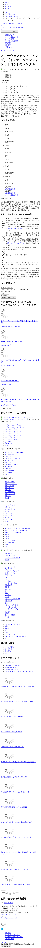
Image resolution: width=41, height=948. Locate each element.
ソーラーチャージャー (12, 609)
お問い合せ (8, 47)
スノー (7, 8)
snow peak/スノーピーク (13, 665)
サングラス (8, 601)
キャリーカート (10, 567)
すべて (7, 445)
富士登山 (8, 6)
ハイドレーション (11, 607)
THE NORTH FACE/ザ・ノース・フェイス (19, 671)
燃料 (6, 626)
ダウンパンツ (9, 486)
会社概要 (8, 45)
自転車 (7, 613)
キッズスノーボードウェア (14, 435)
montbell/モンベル (10, 667)
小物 (6, 544)
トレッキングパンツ (11, 605)
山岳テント (8, 507)
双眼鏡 (7, 587)
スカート (8, 577)
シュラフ (11, 525)
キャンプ (8, 2)
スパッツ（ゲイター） (12, 571)
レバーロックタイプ (11, 556)
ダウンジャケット (11, 484)
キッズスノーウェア (11, 433)
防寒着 (9, 478)
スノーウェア (9, 466)
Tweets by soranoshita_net (9, 918)
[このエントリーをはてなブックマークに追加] (2, 929)
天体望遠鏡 (8, 585)
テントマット (9, 513)
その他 (9, 563)
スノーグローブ (10, 437)
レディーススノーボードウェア (15, 427)
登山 (6, 4)
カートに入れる (6, 946)
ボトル (7, 597)
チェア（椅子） (10, 569)
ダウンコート (9, 488)
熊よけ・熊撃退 (10, 615)
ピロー (7, 538)
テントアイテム (10, 519)
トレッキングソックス (12, 624)
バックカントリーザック (13, 458)
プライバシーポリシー (12, 935)
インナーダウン (10, 482)
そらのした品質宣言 (11, 41)
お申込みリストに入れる (8, 297)
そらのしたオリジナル (8, 50)
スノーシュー (9, 454)
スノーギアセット (20, 419)
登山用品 (8, 651)
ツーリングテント (11, 509)
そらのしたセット (11, 14)
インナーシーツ (10, 542)
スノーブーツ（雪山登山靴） (14, 452)
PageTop (3, 942)
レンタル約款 (9, 939)
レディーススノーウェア (13, 425)
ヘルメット (8, 579)
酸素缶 (7, 628)
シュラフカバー (10, 540)
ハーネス (8, 581)
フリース (8, 490)
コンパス (8, 589)
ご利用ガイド (9, 35)
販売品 (9, 620)
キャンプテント (10, 505)
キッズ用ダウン (10, 492)
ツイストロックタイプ (12, 558)
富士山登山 (8, 649)
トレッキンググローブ (12, 599)
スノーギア (14, 449)
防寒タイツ (8, 443)
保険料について (10, 189)
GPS (6, 591)
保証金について (10, 193)
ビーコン (8, 456)
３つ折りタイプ (10, 554)
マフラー (8, 496)
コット (7, 536)
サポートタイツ (10, 573)
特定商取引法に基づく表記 (14, 937)
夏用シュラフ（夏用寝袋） (14, 532)
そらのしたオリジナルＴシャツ (15, 636)
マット (7, 534)
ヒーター (8, 595)
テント (9, 501)
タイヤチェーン (10, 470)
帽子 (6, 603)
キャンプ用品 (9, 647)
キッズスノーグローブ (12, 439)
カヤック (8, 611)
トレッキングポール (23, 550)
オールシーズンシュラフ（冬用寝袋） (18, 528)
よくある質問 (9, 39)
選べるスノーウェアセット (16, 228)
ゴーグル (8, 441)
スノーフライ (9, 460)
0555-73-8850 (8, 903)
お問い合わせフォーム (8, 914)
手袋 (6, 632)
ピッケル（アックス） (12, 464)
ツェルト (8, 517)
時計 (6, 593)
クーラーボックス (11, 583)
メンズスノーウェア (11, 429)
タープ (7, 511)
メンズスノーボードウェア (14, 431)
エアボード (8, 472)
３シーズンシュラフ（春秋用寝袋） (17, 530)
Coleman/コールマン (11, 669)
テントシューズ (10, 494)
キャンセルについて (11, 37)
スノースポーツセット (12, 16)
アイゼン (8, 462)
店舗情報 (8, 43)
